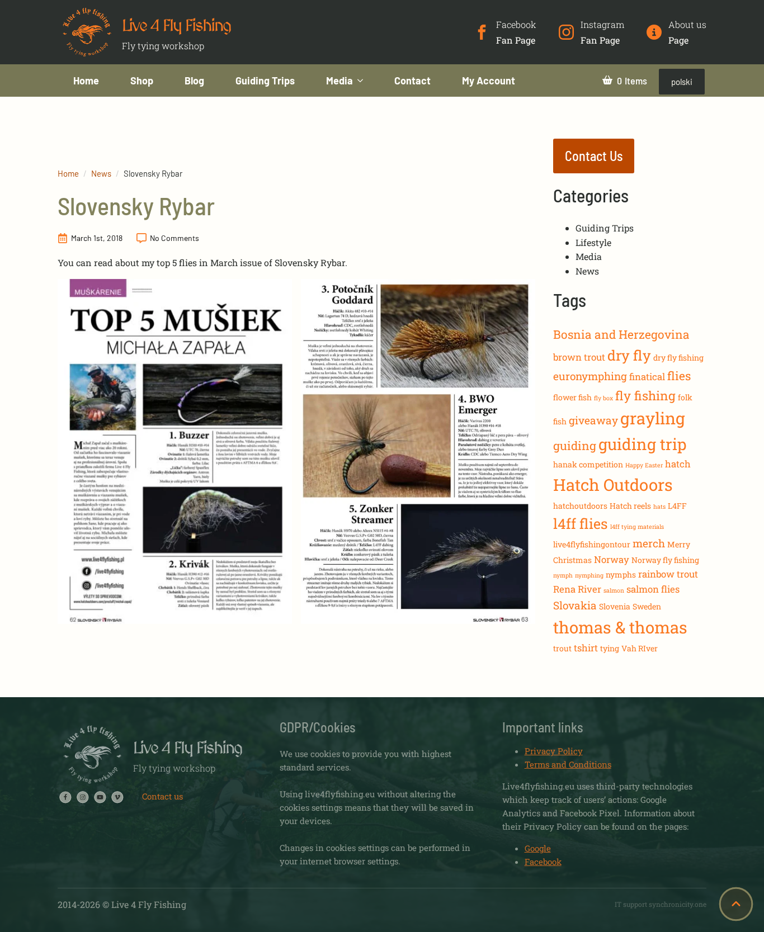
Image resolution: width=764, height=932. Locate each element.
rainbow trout (668, 573)
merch (649, 543)
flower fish (572, 397)
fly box (603, 398)
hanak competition (588, 464)
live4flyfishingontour (591, 544)
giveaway (593, 420)
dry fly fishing (678, 357)
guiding (574, 445)
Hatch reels (630, 505)
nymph (563, 575)
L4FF (677, 505)
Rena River (577, 589)
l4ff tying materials (637, 527)
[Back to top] (736, 904)
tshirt (586, 647)
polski (681, 82)
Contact (412, 80)
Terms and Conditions (568, 764)
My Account (488, 80)
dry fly (629, 355)
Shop (141, 80)
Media (339, 80)
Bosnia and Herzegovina (621, 334)
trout (562, 648)
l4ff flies (580, 523)
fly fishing (645, 395)
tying (609, 648)
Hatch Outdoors (613, 484)
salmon (613, 590)
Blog (194, 80)
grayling (652, 418)
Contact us (162, 796)
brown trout (579, 357)
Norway (611, 559)
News (101, 173)
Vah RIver (639, 648)
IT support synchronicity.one (660, 904)
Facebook (543, 861)
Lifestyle (593, 242)
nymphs (621, 574)
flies (679, 376)
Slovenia (614, 606)
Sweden (647, 606)
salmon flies (653, 589)
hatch (678, 463)
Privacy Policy (554, 750)
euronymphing (590, 376)
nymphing (589, 575)
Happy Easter (644, 465)
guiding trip (642, 444)
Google (538, 848)
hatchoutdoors (580, 505)
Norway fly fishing (665, 560)
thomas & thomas (620, 627)
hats (659, 506)
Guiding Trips (265, 80)
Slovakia (575, 605)
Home (86, 80)
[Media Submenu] (366, 80)
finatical (647, 376)
